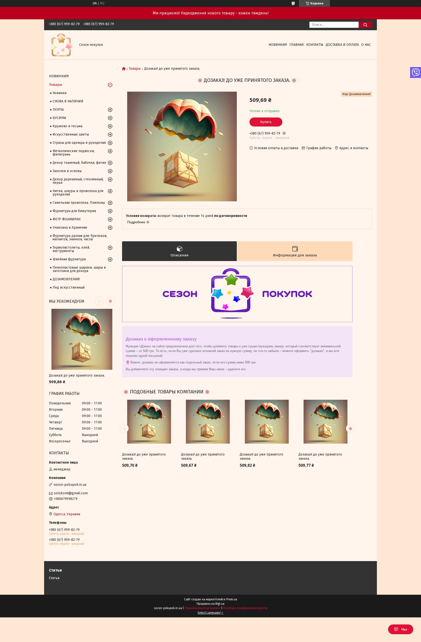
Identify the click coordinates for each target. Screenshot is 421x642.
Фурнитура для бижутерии (74, 211)
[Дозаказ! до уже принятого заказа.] (149, 422)
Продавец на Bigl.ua (210, 603)
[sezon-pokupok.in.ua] (61, 45)
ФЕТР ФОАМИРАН (66, 219)
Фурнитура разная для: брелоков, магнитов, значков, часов (80, 237)
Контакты (314, 45)
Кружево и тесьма (67, 126)
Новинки (60, 93)
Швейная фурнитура (69, 259)
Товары (135, 68)
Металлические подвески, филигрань (74, 152)
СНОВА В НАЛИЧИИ (68, 101)
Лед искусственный (69, 287)
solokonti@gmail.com (71, 493)
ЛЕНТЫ (58, 109)
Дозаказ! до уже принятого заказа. (144, 456)
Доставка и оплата (342, 45)
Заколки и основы (67, 171)
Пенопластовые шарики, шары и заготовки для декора (79, 269)
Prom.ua (231, 599)
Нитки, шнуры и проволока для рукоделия (78, 192)
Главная (296, 45)
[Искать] (365, 25)
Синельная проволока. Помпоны (79, 203)
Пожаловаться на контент (202, 608)
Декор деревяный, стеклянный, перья (78, 181)
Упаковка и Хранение (70, 227)
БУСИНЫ (59, 118)
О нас (366, 45)
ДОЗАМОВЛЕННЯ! (66, 279)
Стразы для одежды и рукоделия (79, 143)
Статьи (54, 578)
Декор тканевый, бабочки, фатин (79, 163)
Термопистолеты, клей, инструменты (71, 249)
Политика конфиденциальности (245, 608)
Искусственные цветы (71, 134)
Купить (266, 122)
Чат (404, 629)
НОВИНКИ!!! (278, 45)
